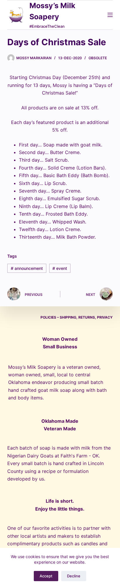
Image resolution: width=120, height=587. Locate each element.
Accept (46, 576)
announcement (27, 268)
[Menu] (110, 15)
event (59, 268)
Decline (73, 576)
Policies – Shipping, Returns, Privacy (76, 317)
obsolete (98, 58)
